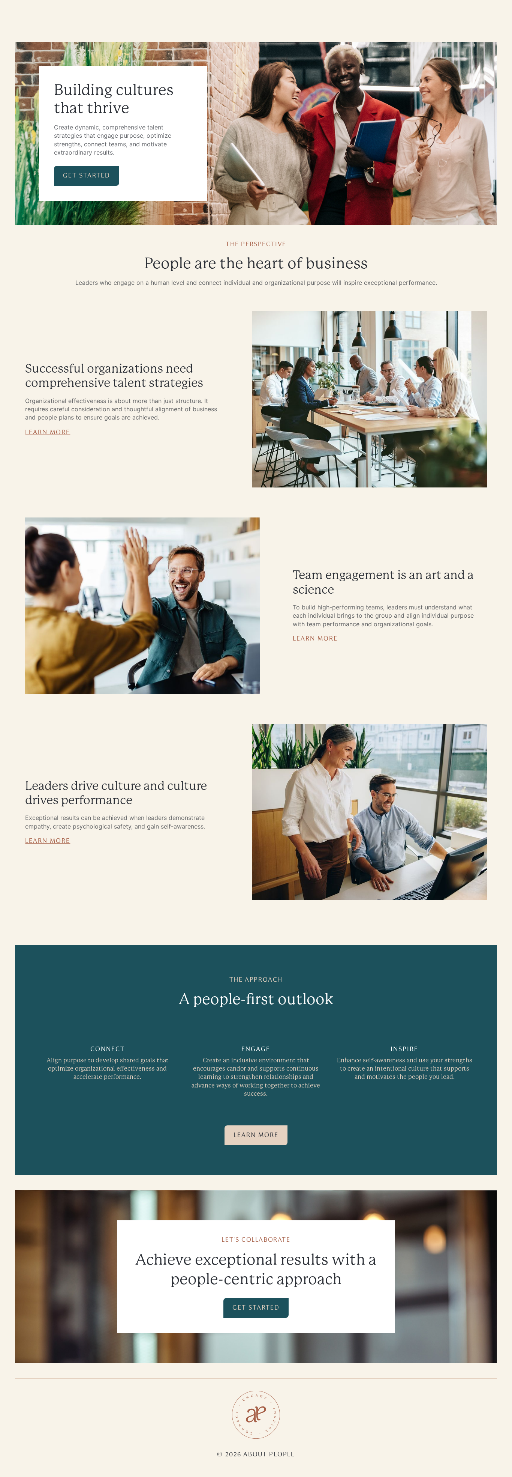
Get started (86, 175)
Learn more (47, 432)
